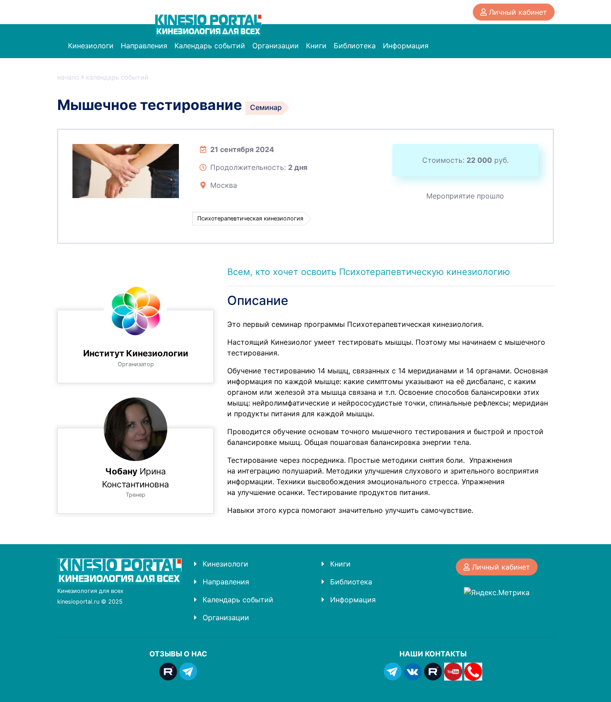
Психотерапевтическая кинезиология (250, 218)
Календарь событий (209, 45)
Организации (275, 45)
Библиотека (355, 45)
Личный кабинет (517, 12)
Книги (316, 45)
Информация (406, 45)
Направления (144, 45)
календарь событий (117, 77)
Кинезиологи (91, 45)
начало (68, 77)
